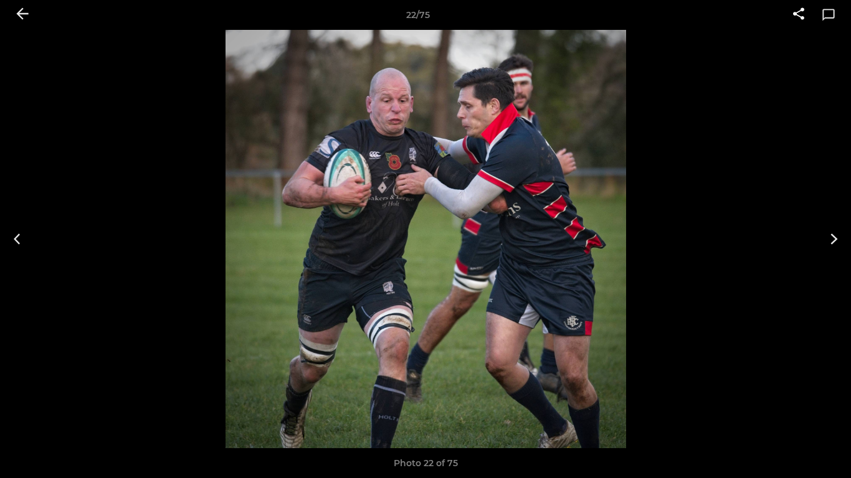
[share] (798, 15)
